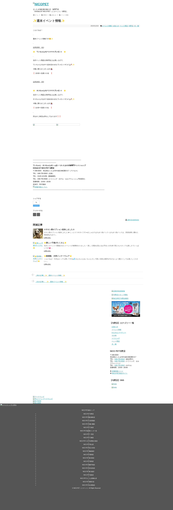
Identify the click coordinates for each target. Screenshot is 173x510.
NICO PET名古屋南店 (88, 485)
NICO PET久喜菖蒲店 (88, 420)
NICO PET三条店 (88, 427)
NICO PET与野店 (88, 414)
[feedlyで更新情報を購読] (34, 214)
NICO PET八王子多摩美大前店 (89, 441)
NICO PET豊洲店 (88, 454)
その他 (114, 335)
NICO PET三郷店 (88, 437)
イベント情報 (107, 26)
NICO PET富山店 (88, 444)
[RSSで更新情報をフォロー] (38, 214)
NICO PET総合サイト (119, 373)
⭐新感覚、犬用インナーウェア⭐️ (58, 256)
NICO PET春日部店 (88, 458)
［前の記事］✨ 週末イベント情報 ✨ (50, 275)
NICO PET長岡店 (88, 461)
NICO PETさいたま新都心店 (88, 478)
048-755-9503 (120, 359)
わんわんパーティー (119, 332)
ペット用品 (124, 26)
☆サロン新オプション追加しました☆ (59, 229)
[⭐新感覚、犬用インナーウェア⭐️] (38, 260)
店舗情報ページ (117, 371)
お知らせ (116, 26)
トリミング (116, 338)
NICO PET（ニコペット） (81, 488)
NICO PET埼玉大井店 (88, 448)
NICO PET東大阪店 (88, 471)
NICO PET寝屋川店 (88, 481)
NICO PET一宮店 (88, 434)
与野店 (131, 26)
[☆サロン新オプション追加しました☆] (38, 234)
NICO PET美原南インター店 (88, 431)
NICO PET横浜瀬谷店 (88, 417)
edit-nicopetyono (133, 220)
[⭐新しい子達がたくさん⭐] (38, 247)
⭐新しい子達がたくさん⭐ (55, 243)
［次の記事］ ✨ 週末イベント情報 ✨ (51, 282)
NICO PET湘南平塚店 (88, 465)
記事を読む (47, 238)
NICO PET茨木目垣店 (88, 468)
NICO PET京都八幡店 (88, 424)
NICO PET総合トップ (88, 410)
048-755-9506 (120, 361)
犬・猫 (136, 26)
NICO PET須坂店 (88, 475)
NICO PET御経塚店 (88, 451)
